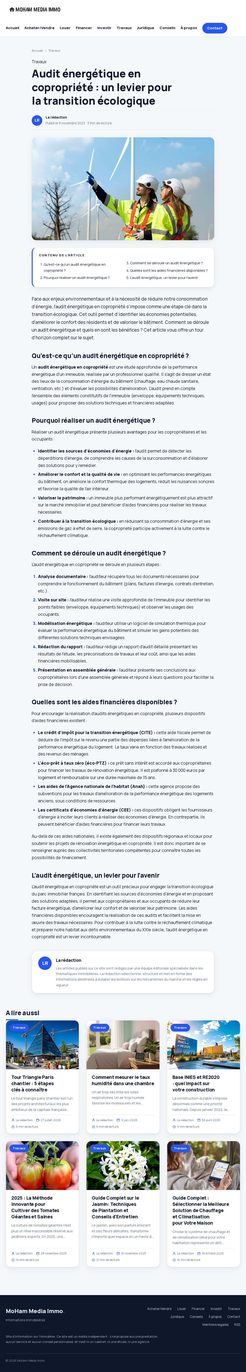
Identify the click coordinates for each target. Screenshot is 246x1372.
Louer (65, 27)
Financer (84, 27)
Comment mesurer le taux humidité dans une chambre (123, 1080)
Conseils (167, 27)
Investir (104, 27)
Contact (214, 28)
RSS (237, 1324)
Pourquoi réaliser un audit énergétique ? (77, 277)
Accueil (12, 27)
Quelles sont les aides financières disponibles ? (169, 270)
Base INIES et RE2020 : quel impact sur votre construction (196, 1083)
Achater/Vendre (40, 27)
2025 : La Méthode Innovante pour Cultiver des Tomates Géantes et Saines (35, 1207)
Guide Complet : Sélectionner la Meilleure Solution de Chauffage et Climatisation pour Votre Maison (200, 1210)
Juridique (145, 27)
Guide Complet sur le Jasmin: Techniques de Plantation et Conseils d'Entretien (115, 1207)
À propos (189, 27)
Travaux (124, 27)
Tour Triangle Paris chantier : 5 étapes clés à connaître (32, 1083)
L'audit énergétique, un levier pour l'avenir (164, 277)
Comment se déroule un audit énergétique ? (166, 263)
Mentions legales (215, 1324)
